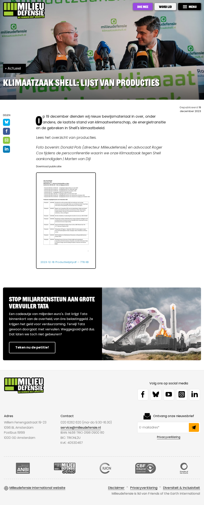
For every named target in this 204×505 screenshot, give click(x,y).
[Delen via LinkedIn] (6, 149)
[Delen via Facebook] (6, 131)
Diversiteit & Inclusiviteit (181, 488)
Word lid (165, 6)
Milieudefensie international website (37, 488)
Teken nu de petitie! (32, 347)
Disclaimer (116, 488)
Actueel (14, 68)
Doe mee (142, 6)
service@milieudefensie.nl (81, 427)
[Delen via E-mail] (6, 140)
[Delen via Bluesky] (6, 122)
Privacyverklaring (168, 437)
